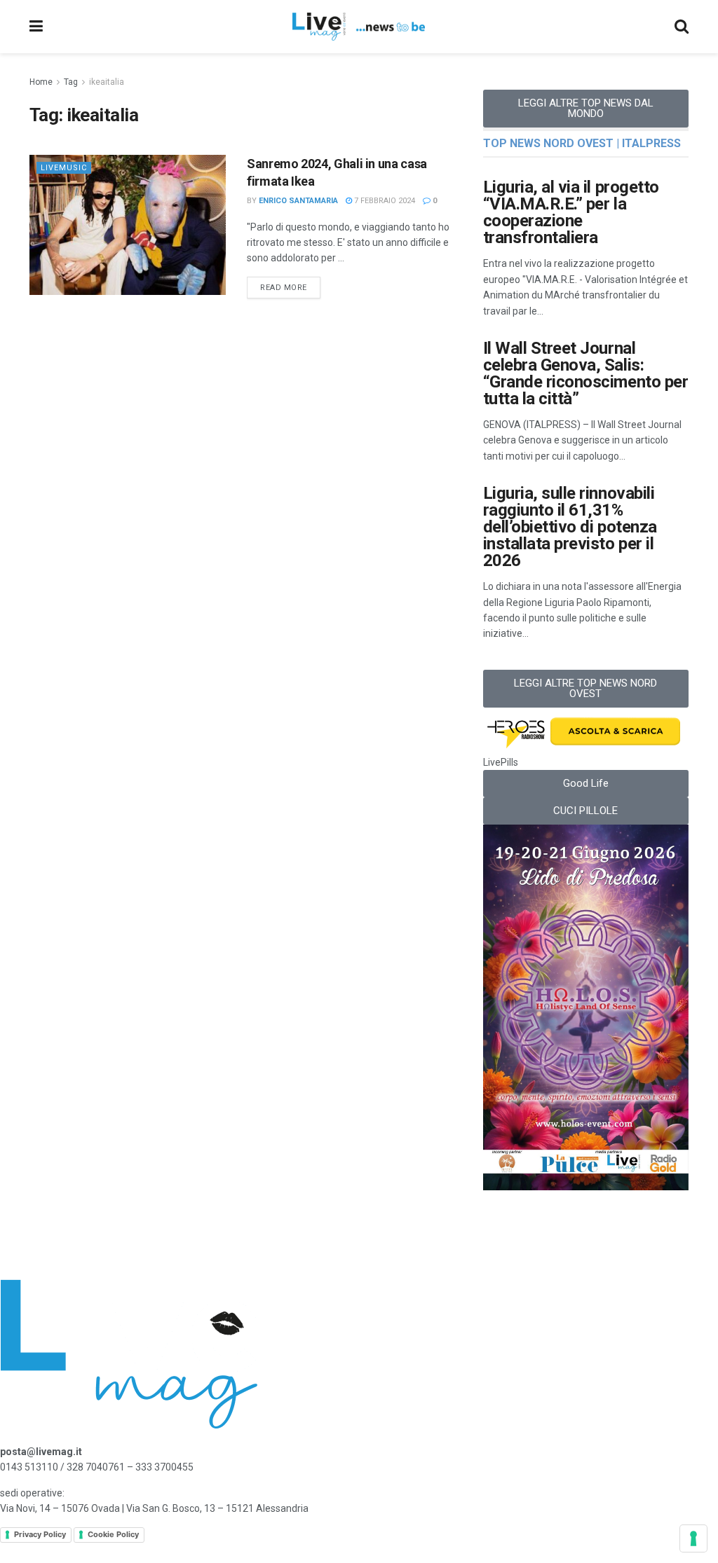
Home (41, 82)
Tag (71, 82)
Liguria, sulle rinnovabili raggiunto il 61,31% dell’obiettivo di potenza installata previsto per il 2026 (570, 526)
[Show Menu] (36, 26)
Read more (290, 284)
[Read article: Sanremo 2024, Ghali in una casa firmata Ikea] (127, 225)
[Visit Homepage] (358, 27)
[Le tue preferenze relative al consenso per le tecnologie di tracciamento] (693, 1538)
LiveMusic (64, 167)
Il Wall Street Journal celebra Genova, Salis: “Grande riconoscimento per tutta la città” (586, 373)
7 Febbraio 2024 (383, 200)
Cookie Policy (113, 1534)
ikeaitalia (106, 82)
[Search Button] (682, 26)
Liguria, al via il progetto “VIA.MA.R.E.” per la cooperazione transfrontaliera (571, 212)
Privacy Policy (40, 1534)
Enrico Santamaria (298, 200)
